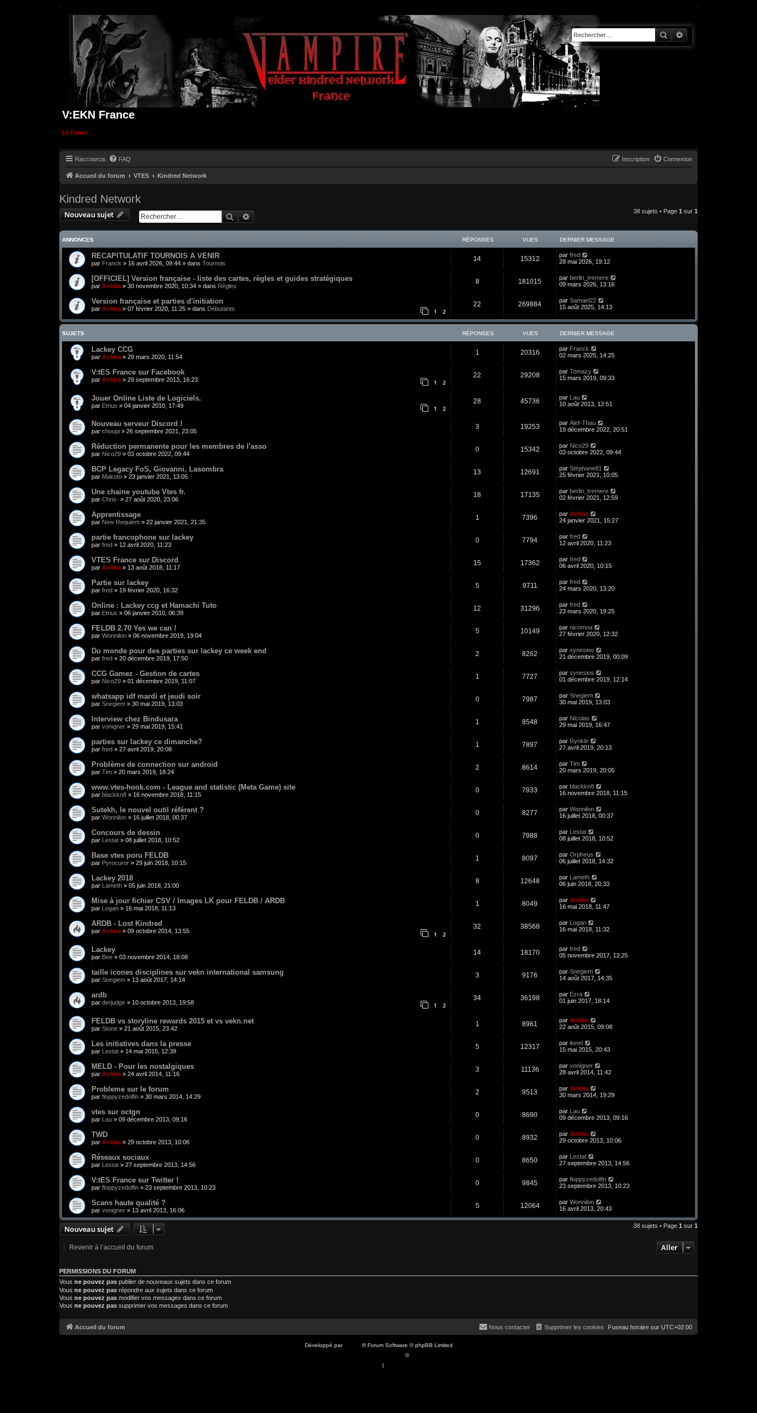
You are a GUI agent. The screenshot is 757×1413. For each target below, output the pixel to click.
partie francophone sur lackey (142, 537)
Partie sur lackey (120, 582)
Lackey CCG (112, 349)
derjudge (113, 1002)
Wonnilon (114, 635)
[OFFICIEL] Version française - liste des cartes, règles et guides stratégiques (221, 278)
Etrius (109, 405)
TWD (99, 1134)
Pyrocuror (115, 862)
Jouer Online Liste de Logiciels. (146, 398)
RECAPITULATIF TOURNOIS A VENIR (155, 256)
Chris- (110, 499)
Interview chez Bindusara (134, 719)
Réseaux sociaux (120, 1157)
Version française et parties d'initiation (157, 301)
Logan (110, 908)
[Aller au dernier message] (585, 255)
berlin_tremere (589, 277)
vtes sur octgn (115, 1112)
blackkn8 (114, 794)
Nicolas (580, 718)
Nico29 (111, 453)
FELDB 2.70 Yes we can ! (133, 628)
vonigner (113, 726)
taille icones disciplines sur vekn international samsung (187, 972)
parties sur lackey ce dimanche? (146, 742)
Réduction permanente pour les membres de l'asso (179, 446)
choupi (111, 431)
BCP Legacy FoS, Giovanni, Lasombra (157, 469)
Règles (227, 286)
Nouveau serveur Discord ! (136, 423)
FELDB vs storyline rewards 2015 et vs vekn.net (172, 1021)
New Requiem (121, 522)
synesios (582, 650)
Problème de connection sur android (154, 764)
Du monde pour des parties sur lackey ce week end (179, 651)
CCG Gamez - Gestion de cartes (145, 673)
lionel (576, 1043)
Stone (109, 1028)
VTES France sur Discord (134, 560)
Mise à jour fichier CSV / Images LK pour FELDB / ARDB (188, 901)
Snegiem (113, 703)
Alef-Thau (583, 422)
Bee (107, 957)
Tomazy (580, 371)
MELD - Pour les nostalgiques (142, 1066)
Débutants (221, 308)
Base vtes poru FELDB (129, 855)
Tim (107, 772)
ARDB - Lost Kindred (126, 923)
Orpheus (582, 854)
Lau (575, 397)
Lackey (103, 949)
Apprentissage (116, 514)
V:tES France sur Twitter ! (134, 1180)
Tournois (214, 263)
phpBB (353, 1345)
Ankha (111, 286)
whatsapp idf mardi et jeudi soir (146, 696)
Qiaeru (419, 1355)
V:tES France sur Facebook (138, 372)
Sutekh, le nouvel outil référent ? (147, 810)
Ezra (576, 994)
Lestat (110, 840)
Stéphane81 (586, 468)
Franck (111, 263)
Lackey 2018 (112, 878)
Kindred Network (100, 199)
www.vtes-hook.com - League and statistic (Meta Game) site (193, 787)
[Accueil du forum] (334, 59)
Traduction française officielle (366, 1355)
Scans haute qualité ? (128, 1203)
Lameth (112, 885)
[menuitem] (120, 159)
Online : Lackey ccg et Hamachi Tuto (154, 605)
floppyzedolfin (120, 1096)
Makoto (112, 476)
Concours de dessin (125, 832)
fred (575, 255)
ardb (99, 995)
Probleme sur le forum (130, 1089)
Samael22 (583, 300)
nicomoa (581, 627)
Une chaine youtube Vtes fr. (138, 492)
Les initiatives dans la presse (141, 1044)
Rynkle (579, 741)
